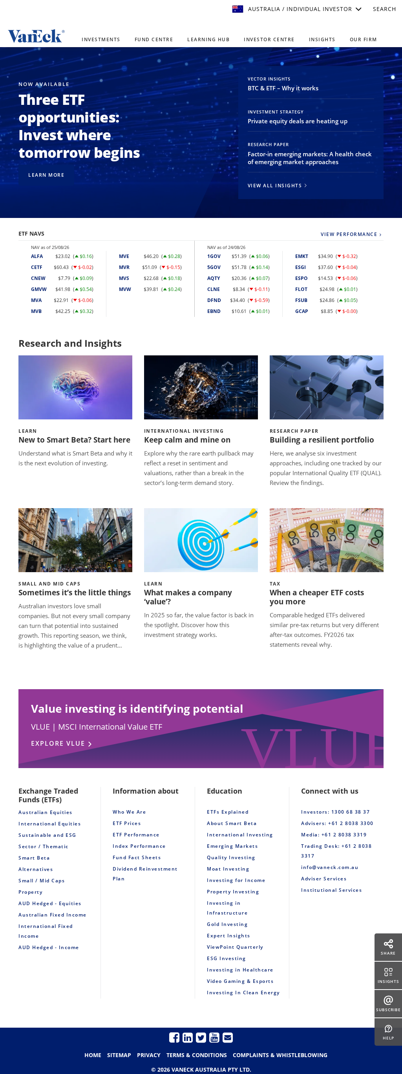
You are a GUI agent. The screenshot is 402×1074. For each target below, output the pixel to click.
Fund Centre (154, 39)
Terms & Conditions (196, 1055)
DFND (214, 300)
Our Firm (363, 39)
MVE (124, 256)
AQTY (213, 278)
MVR (124, 267)
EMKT (301, 256)
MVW (125, 289)
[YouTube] (214, 1037)
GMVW (39, 289)
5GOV (214, 267)
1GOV (214, 256)
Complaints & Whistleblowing (280, 1055)
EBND (214, 311)
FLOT (301, 289)
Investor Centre (269, 39)
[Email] (228, 1037)
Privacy (149, 1055)
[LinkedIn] (188, 1037)
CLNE (213, 289)
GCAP (301, 311)
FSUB (301, 300)
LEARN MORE (46, 175)
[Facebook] (174, 1037)
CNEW (38, 278)
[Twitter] (201, 1037)
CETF (36, 267)
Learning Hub (208, 39)
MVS (124, 278)
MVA (36, 300)
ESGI (300, 267)
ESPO (301, 278)
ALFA (37, 256)
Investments (101, 39)
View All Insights (275, 185)
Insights (322, 39)
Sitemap (119, 1055)
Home (92, 1055)
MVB (36, 311)
